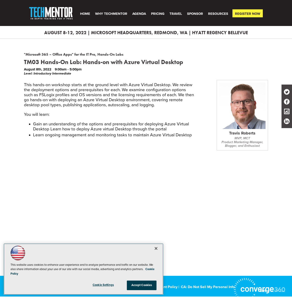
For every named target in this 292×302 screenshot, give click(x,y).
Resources (218, 14)
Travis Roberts (242, 133)
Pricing (157, 14)
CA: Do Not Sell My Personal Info (208, 287)
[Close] (156, 248)
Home (85, 14)
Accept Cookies (141, 285)
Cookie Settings (103, 285)
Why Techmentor (111, 14)
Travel (175, 14)
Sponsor (195, 14)
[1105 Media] (271, 290)
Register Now (247, 14)
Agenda (139, 14)
